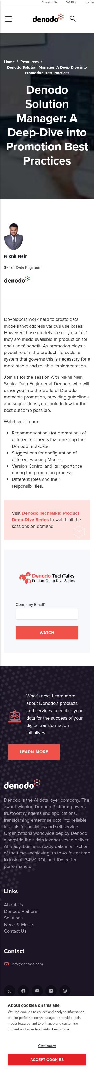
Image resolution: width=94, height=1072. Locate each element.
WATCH (47, 633)
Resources (29, 62)
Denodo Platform (21, 911)
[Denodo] (48, 19)
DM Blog (72, 2)
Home (9, 62)
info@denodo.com (27, 964)
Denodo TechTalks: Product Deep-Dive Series (45, 516)
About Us (13, 904)
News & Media (19, 924)
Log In (89, 2)
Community (50, 2)
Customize (47, 1046)
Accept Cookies (47, 1060)
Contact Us (15, 931)
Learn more (34, 752)
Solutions (13, 917)
